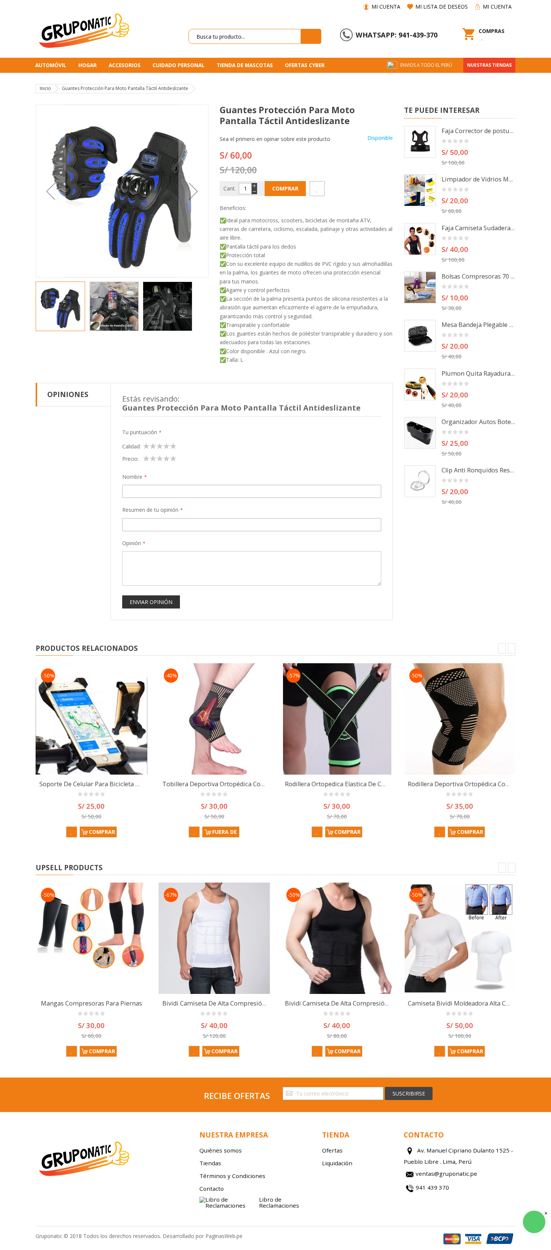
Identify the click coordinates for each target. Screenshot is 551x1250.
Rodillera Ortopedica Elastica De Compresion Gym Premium (371, 784)
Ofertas (332, 1150)
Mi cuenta (385, 6)
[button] (51, 191)
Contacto (211, 1188)
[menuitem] (53, 65)
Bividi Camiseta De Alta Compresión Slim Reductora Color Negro (377, 1003)
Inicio (45, 88)
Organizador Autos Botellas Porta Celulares (479, 422)
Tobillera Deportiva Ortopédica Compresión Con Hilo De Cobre (252, 784)
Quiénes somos (220, 1150)
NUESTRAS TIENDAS (489, 65)
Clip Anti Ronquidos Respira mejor (479, 470)
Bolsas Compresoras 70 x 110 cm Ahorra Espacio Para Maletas (479, 276)
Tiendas (210, 1163)
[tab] (73, 394)
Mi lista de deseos (441, 6)
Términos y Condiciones (232, 1176)
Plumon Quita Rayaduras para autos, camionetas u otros (479, 373)
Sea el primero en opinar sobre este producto (275, 138)
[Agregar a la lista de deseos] (317, 188)
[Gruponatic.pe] (84, 29)
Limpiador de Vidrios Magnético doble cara (479, 179)
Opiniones (67, 394)
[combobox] (245, 36)
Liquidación (337, 1163)
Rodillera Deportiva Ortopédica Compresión (470, 784)
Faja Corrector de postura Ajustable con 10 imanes (479, 131)
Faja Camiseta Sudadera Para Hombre (479, 228)
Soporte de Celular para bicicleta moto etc (100, 784)
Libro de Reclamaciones (279, 1202)
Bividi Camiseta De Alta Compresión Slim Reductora (236, 1003)
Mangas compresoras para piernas (91, 1003)
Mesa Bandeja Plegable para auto (479, 325)
